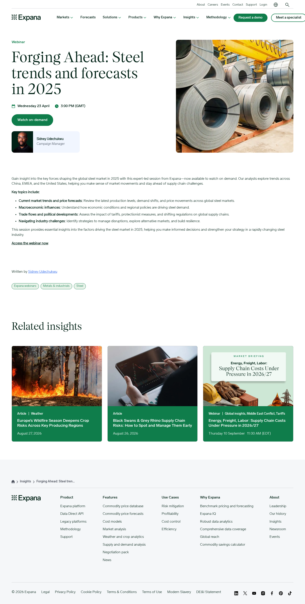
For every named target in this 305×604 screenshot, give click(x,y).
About (201, 4)
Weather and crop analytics (123, 537)
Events (225, 4)
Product (66, 497)
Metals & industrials (56, 286)
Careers (213, 4)
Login (263, 4)
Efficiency (169, 529)
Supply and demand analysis (124, 545)
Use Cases (170, 497)
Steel (79, 286)
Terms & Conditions (122, 592)
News (107, 560)
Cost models (112, 522)
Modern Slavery (179, 592)
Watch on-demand (32, 120)
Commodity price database (123, 506)
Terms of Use (152, 592)
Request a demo (250, 17)
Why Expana (210, 497)
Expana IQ (208, 514)
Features (110, 497)
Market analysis (114, 529)
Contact (237, 4)
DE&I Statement (208, 592)
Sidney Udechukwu (50, 139)
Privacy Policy (65, 592)
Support (251, 4)
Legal (45, 592)
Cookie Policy (91, 592)
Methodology (70, 529)
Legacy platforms (73, 522)
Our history (277, 514)
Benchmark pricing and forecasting (226, 506)
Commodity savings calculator (222, 545)
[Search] (287, 5)
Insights (275, 522)
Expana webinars (25, 286)
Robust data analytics (216, 522)
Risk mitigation (173, 506)
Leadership (277, 506)
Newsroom (277, 529)
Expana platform (72, 506)
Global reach (209, 537)
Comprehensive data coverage (223, 529)
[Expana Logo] (26, 18)
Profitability (170, 514)
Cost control (171, 522)
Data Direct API (72, 514)
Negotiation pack (116, 552)
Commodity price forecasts (123, 514)
